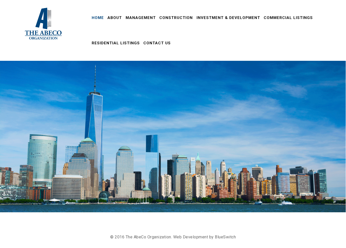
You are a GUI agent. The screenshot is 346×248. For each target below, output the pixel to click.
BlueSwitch (225, 237)
